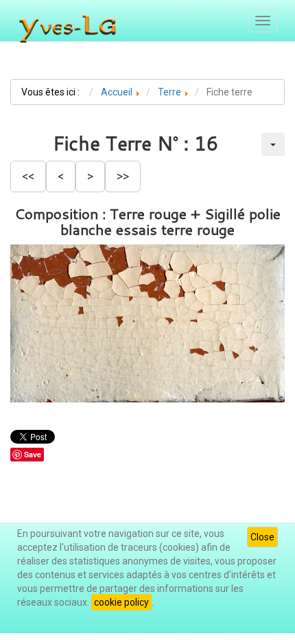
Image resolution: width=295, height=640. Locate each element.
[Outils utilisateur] (273, 144)
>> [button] (123, 176)
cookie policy (121, 602)
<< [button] (28, 176)
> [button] (90, 176)
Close (262, 537)
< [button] (61, 176)
